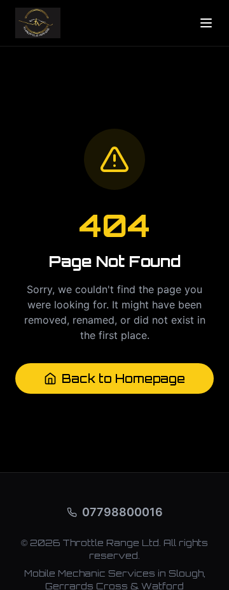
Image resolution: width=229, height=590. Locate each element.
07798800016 (122, 512)
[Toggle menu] (206, 23)
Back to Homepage (123, 378)
